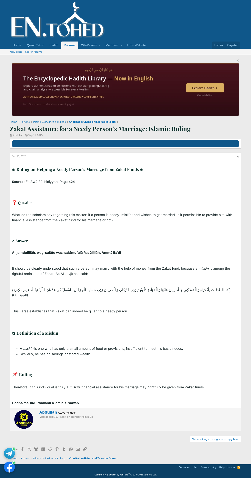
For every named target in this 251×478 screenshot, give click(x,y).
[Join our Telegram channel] (9, 453)
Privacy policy (208, 467)
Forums (69, 45)
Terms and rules (188, 467)
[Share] (237, 156)
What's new (89, 45)
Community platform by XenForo (126, 474)
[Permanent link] (145, 170)
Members (111, 45)
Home (17, 45)
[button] (100, 45)
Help (222, 467)
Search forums (33, 51)
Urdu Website (136, 45)
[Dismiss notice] (237, 61)
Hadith (53, 45)
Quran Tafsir (35, 45)
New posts (16, 51)
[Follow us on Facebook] (9, 467)
